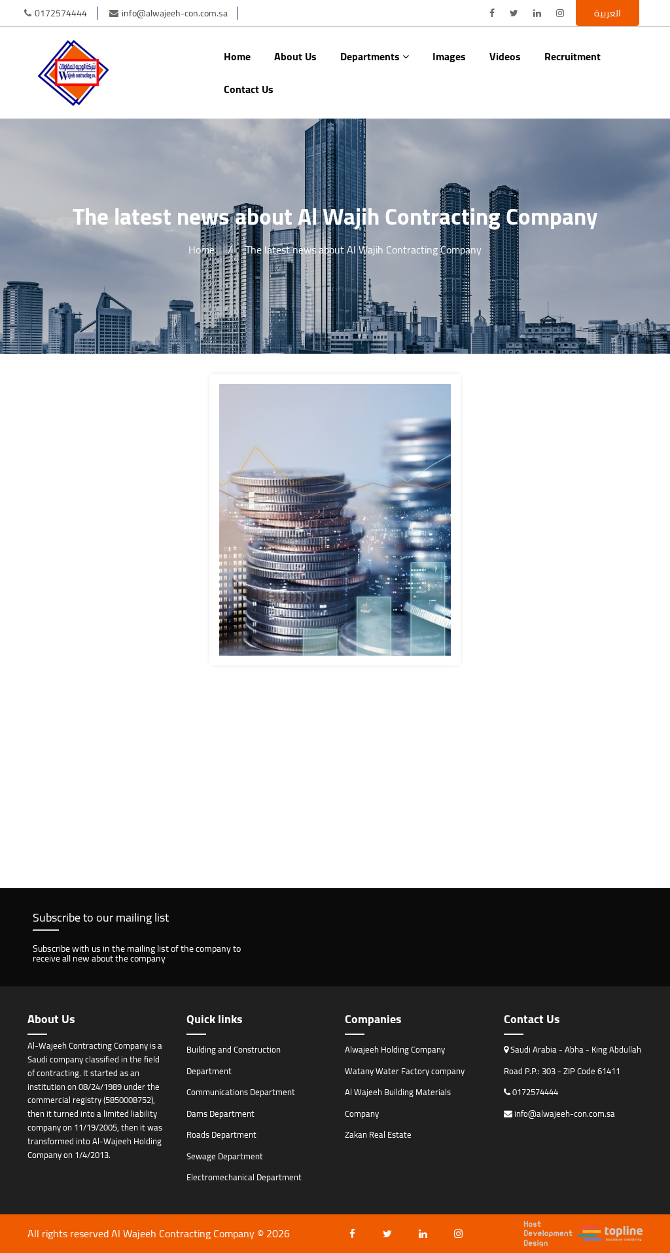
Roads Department (221, 1134)
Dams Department (220, 1113)
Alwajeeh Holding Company (395, 1049)
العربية (607, 13)
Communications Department (240, 1092)
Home (237, 56)
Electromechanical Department (244, 1177)
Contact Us (248, 89)
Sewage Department (224, 1156)
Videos (505, 56)
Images (449, 56)
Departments (371, 56)
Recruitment (572, 56)
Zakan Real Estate (378, 1134)
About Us (295, 56)
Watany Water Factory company (405, 1071)
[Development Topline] (583, 1233)
